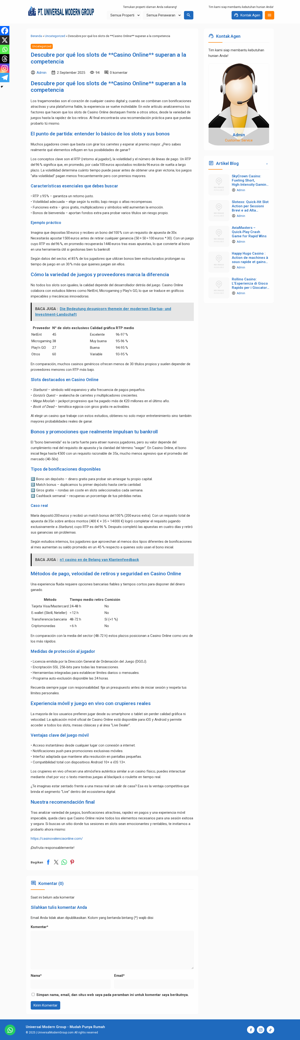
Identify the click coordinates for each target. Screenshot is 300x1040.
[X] (4, 40)
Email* (119, 975)
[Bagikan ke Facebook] (48, 862)
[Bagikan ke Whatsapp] (64, 862)
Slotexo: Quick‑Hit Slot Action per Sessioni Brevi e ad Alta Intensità (250, 208)
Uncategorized (41, 46)
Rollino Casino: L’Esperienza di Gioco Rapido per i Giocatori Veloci (250, 285)
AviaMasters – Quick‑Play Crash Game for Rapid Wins (249, 232)
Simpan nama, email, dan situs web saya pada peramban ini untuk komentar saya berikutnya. (112, 995)
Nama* (36, 975)
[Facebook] (4, 30)
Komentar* (39, 927)
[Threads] (4, 58)
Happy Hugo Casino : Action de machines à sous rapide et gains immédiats (250, 259)
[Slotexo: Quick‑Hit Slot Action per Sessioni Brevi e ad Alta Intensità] (218, 210)
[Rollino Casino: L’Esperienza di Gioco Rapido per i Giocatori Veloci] (218, 287)
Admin (41, 73)
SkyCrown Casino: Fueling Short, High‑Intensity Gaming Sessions (250, 182)
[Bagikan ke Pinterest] (72, 862)
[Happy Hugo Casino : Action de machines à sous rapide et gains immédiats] (218, 262)
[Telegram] (4, 77)
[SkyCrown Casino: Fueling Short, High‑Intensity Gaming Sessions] (218, 184)
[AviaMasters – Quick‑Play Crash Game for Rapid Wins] (218, 236)
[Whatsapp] (4, 49)
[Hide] (2, 87)
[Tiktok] (270, 1029)
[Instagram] (4, 68)
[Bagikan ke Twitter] (56, 862)
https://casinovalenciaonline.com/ (57, 838)
